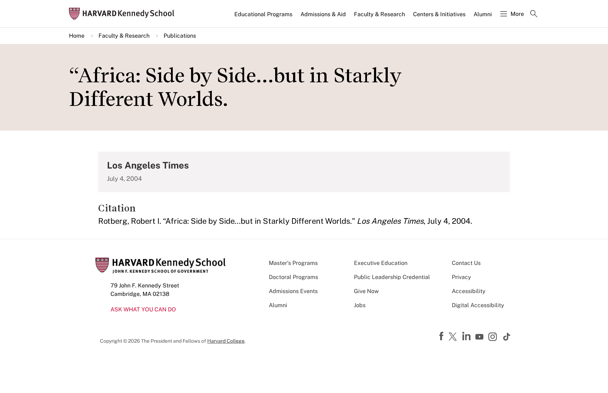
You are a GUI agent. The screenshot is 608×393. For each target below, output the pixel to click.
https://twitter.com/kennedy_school (454, 337)
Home (76, 35)
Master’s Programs (293, 263)
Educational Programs (263, 14)
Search (533, 14)
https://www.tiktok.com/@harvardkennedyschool (507, 337)
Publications (180, 35)
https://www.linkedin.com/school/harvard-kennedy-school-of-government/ (467, 336)
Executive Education (380, 263)
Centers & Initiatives (439, 14)
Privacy (461, 277)
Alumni (483, 14)
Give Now (366, 291)
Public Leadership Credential (392, 277)
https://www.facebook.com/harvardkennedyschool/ (442, 336)
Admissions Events (293, 291)
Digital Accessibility (478, 305)
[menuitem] (264, 17)
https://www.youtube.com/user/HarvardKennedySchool (480, 337)
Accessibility (469, 291)
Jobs (360, 305)
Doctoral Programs (293, 277)
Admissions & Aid (323, 14)
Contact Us (466, 263)
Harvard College (226, 341)
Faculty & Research (379, 14)
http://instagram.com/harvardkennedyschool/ (493, 337)
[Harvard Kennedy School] (124, 14)
